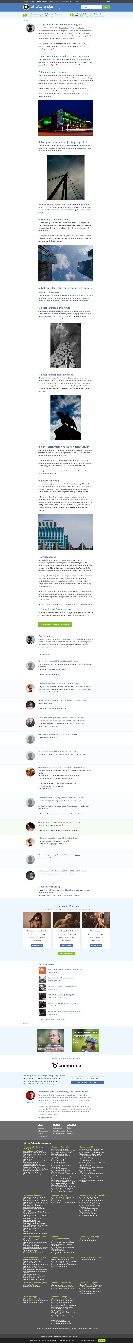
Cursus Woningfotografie (32, 1286)
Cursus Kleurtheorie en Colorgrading (36, 1202)
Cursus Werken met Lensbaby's (90, 1204)
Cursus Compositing (30, 1220)
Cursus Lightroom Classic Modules (91, 1154)
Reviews (41, 1128)
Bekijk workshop (37, 945)
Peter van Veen (45, 700)
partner (75, 1336)
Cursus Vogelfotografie (87, 1239)
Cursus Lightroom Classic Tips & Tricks (92, 1162)
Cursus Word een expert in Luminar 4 (64, 1202)
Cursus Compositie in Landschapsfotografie (59, 1249)
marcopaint (43, 798)
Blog (40, 1124)
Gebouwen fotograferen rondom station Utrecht (63, 986)
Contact (69, 1128)
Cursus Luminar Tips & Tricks (61, 1199)
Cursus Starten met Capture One (62, 1300)
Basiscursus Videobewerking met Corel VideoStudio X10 (90, 1292)
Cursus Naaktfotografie (31, 1274)
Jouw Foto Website (74, 1)
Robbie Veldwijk (45, 871)
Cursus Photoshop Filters (32, 1222)
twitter (56, 647)
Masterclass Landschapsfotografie (63, 1241)
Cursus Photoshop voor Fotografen (35, 1200)
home (26, 20)
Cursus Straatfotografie (59, 1154)
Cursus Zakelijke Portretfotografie (35, 1276)
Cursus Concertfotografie (60, 1149)
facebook (65, 1336)
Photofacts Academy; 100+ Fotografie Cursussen (45, 14)
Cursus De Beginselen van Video (90, 1286)
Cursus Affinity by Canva (60, 1309)
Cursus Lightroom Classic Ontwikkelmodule (88, 1159)
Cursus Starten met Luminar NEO (63, 1197)
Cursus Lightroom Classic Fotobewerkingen (88, 1164)
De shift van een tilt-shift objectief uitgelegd (62, 1003)
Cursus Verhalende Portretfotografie (35, 1269)
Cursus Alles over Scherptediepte (35, 1152)
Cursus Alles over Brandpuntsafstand (36, 1169)
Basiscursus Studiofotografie (61, 1263)
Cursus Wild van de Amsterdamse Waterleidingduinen (35, 1249)
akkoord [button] (101, 1340)
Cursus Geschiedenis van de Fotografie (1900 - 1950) (33, 1163)
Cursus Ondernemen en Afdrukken (63, 1286)
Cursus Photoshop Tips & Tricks (34, 1223)
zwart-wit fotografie (68, 311)
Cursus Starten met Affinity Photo (62, 1307)
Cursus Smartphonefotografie (61, 1178)
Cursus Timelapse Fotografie (61, 1180)
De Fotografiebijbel (58, 1133)
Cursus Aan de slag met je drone (62, 1304)
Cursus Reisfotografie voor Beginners (64, 1151)
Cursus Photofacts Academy (61, 1322)
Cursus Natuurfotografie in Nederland (36, 1247)
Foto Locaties (64, 1)
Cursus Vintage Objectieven (89, 1215)
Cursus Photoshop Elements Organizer (36, 1218)
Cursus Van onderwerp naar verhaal (91, 1200)
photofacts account (46, 1336)
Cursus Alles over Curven (32, 1226)
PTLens (87, 597)
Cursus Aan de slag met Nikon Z (62, 1191)
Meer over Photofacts (45, 1118)
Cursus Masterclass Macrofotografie (35, 1242)
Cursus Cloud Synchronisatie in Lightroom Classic (90, 1177)
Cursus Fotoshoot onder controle (34, 1268)
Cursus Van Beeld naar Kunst (89, 1199)
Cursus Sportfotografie (59, 1159)
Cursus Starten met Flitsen (32, 1261)
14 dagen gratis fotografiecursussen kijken (55, 624)
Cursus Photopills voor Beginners (35, 1299)
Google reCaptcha (51, 1084)
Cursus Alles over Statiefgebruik (34, 1174)
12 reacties (81, 28)
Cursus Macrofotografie (31, 1245)
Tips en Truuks (106, 20)
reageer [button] (75, 661)
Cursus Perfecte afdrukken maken (63, 1302)
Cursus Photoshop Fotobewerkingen (36, 1225)
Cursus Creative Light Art (88, 1213)
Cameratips (28, 1159)
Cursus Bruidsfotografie (87, 1259)
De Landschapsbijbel (59, 1131)
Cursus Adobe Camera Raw (33, 1205)
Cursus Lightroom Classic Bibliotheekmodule (88, 1171)
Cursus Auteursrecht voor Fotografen (64, 1305)
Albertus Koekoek (63, 28)
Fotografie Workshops (42, 1)
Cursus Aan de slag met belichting (35, 1154)
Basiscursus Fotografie (31, 1167)
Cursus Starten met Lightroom (89, 1151)
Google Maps (42, 65)
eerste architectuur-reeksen (57, 669)
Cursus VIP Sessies (58, 1315)
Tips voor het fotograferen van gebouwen (61, 978)
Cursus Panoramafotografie (61, 1170)
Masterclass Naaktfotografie (37, 931)
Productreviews (57, 1310)
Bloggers (69, 1131)
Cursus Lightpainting (86, 1212)
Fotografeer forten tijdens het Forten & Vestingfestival (65, 969)
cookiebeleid (90, 1340)
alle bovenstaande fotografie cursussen (64, 1328)
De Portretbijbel (57, 1128)
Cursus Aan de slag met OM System (63, 1183)
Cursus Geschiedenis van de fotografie (36, 1161)
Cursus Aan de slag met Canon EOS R (64, 1186)
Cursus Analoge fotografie (88, 1210)
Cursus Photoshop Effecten (33, 1228)
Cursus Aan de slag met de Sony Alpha (64, 1182)
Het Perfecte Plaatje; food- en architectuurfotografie (64, 1011)
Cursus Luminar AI (58, 1200)
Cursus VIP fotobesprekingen (33, 1302)
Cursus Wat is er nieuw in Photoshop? (36, 1233)
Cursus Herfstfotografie (31, 1244)
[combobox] (91, 7)
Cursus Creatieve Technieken (89, 1197)
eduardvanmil (44, 767)
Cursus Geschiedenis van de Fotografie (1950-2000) (33, 1171)
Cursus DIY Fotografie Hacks (61, 1190)
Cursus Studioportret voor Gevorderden (64, 1261)
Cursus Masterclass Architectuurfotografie (59, 1161)
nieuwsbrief (57, 1336)
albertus (42, 822)
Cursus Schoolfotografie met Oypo (63, 1288)
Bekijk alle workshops (66, 953)
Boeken (40, 1133)
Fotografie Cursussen (28, 1)
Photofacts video (43, 1131)
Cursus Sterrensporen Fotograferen (63, 1247)
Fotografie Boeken (54, 1)
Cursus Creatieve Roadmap (89, 1202)
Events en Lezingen (58, 1320)
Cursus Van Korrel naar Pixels (61, 1177)
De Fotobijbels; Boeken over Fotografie (87, 14)
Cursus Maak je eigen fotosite (61, 1323)
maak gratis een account (72, 895)
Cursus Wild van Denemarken (34, 1252)
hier (72, 778)
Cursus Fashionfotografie (60, 1266)
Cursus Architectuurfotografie (61, 1152)
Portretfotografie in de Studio (66, 931)
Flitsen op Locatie (96, 931)
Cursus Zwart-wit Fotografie (89, 1209)
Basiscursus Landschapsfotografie (63, 1242)
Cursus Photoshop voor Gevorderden (36, 1204)
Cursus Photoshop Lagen (32, 1207)
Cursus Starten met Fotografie (33, 1151)
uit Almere (68, 806)
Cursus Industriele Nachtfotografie (63, 1188)
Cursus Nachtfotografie (59, 1172)
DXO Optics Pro (43, 599)
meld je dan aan (57, 895)
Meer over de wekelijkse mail (32, 1081)
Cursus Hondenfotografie (88, 1240)
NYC (61, 786)
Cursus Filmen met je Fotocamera (91, 1285)
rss (70, 1336)
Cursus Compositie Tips (59, 1185)
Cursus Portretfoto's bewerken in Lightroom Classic (90, 1156)
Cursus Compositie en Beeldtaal (34, 1166)
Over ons (71, 1124)
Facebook (65, 647)
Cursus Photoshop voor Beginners (35, 1197)
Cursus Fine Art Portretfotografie (34, 1279)
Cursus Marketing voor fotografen (62, 1285)
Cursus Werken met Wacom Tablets (63, 1299)
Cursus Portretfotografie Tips (33, 1259)
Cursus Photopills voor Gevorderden (36, 1300)
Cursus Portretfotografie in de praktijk (36, 1264)
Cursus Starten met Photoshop (34, 1199)
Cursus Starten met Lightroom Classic (92, 1149)
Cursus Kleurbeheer (58, 1164)
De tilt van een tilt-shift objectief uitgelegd (61, 995)
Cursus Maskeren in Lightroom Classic (92, 1152)
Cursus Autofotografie (31, 1285)
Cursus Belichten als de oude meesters (64, 1264)
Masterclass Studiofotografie (61, 1259)
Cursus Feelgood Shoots (32, 1277)
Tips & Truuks (42, 1136)
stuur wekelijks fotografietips (87, 1082)
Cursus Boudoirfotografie (32, 1263)
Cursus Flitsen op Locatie (32, 1266)
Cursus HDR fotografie (59, 1169)
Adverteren (70, 1133)
